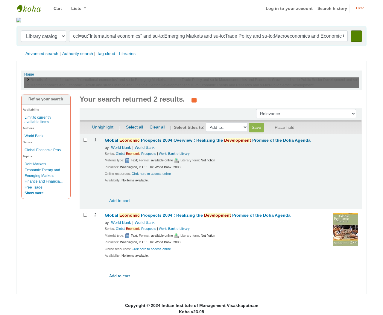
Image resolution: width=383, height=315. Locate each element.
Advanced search (41, 53)
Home (29, 74)
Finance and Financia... (44, 181)
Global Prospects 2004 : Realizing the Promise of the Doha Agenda (198, 215)
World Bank (34, 136)
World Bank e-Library (174, 153)
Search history (332, 8)
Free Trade (33, 187)
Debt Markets (35, 164)
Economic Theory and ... (44, 170)
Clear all (157, 127)
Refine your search (45, 99)
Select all (134, 127)
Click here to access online (151, 173)
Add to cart (119, 200)
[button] (55, 8)
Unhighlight (102, 127)
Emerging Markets (39, 176)
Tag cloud (106, 53)
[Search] (356, 36)
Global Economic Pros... (44, 150)
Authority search (77, 53)
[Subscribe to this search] (194, 99)
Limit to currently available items (38, 119)
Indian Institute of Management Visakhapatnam (32, 8)
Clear (359, 8)
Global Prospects (136, 153)
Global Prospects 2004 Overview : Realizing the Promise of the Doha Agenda (208, 140)
